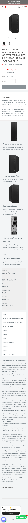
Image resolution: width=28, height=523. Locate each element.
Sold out (14, 87)
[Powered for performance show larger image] (14, 131)
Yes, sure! (11, 513)
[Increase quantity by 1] (17, 81)
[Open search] (19, 7)
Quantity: (4, 81)
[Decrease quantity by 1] (9, 81)
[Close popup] (19, 507)
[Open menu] (2, 7)
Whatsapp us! (22, 517)
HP (2, 64)
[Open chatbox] (3, 519)
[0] (25, 7)
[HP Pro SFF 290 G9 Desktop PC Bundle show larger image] (14, 225)
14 (13, 354)
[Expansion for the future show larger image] (14, 164)
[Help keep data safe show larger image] (14, 193)
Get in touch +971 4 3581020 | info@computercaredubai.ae (14, 2)
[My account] (22, 7)
